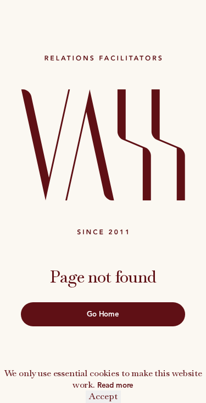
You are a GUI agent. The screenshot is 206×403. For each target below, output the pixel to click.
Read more (115, 385)
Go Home (103, 314)
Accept (103, 396)
